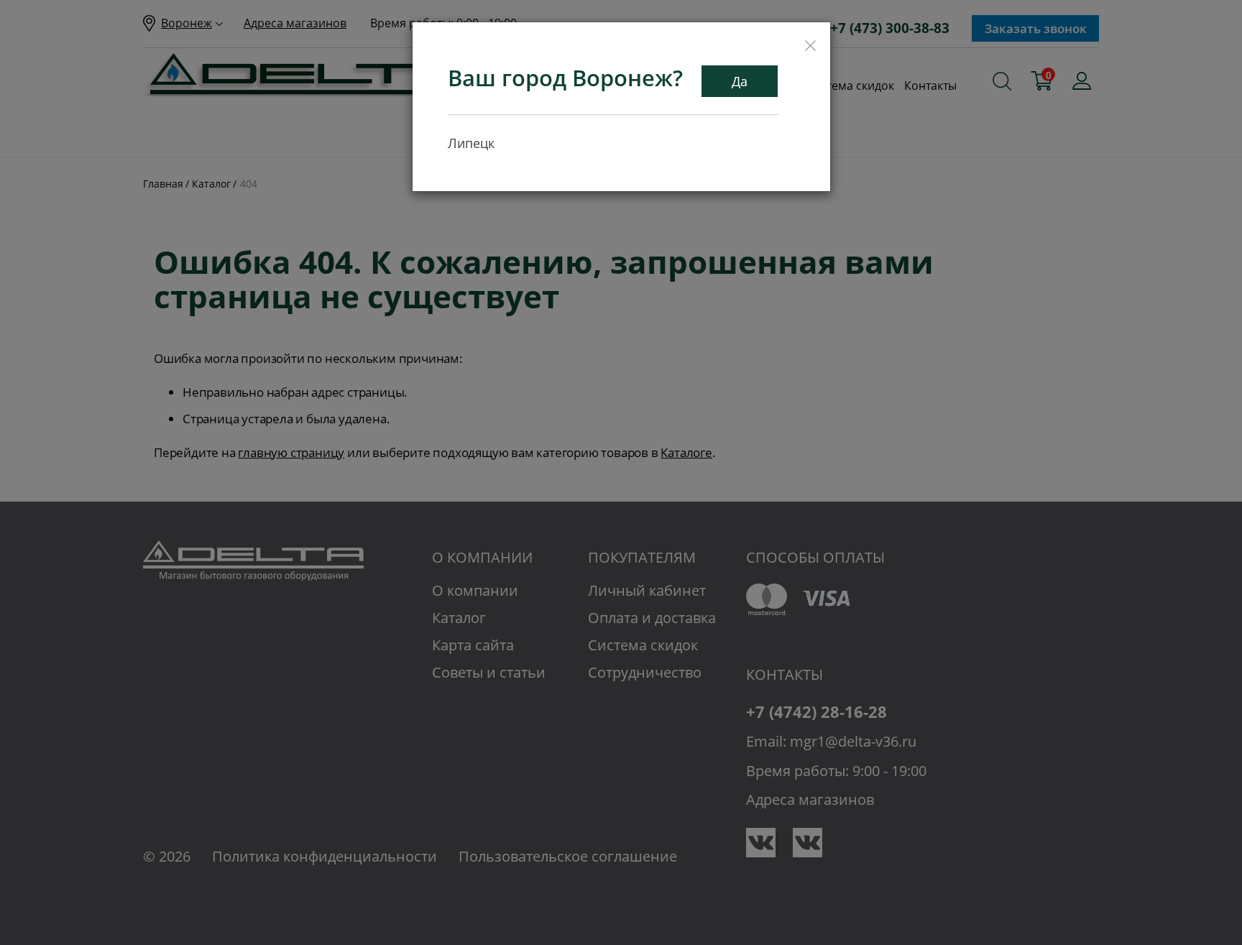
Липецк (471, 143)
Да (740, 81)
